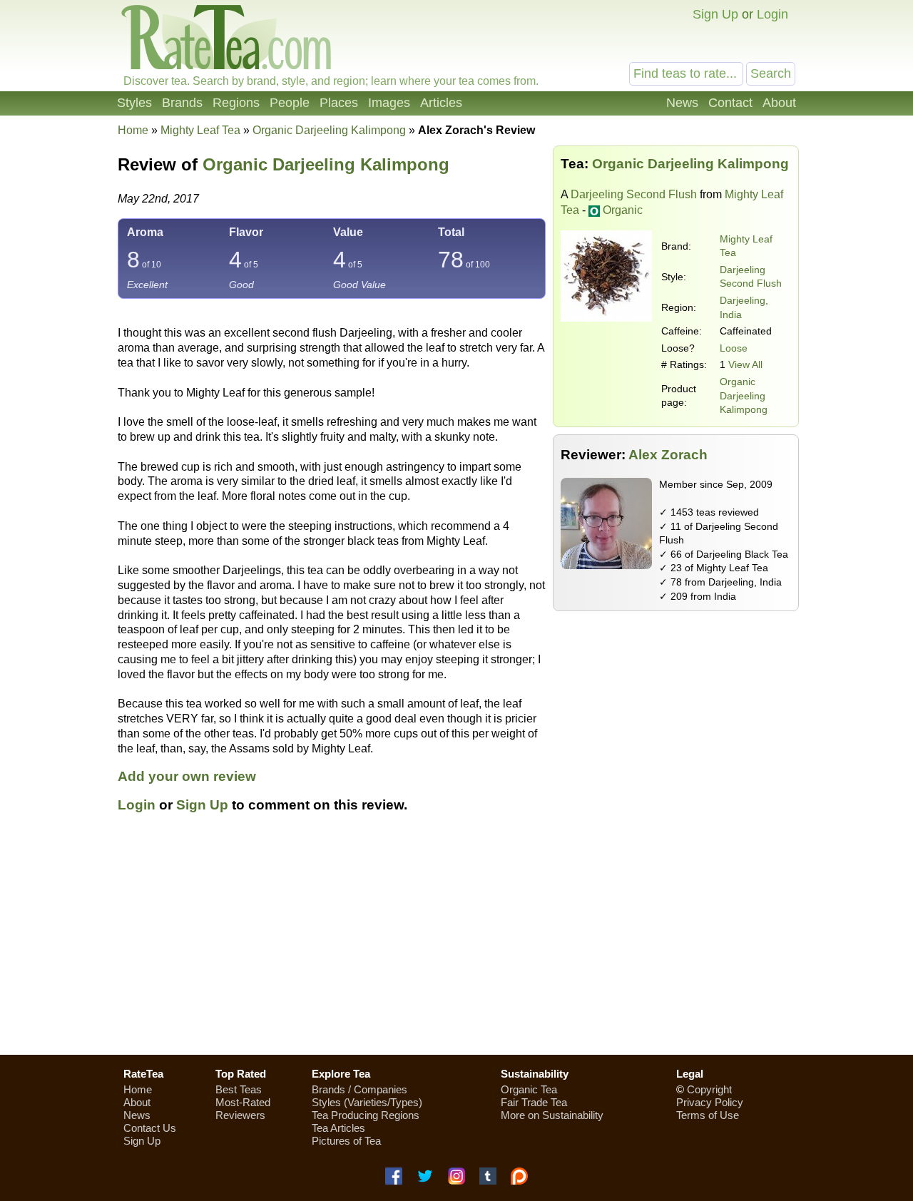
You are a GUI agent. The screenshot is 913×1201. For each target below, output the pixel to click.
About (779, 103)
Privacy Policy (709, 1102)
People (290, 103)
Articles (441, 103)
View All (745, 364)
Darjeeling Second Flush (634, 194)
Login (772, 14)
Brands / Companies (359, 1089)
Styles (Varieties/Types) (367, 1102)
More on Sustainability (552, 1115)
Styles (134, 103)
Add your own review (187, 776)
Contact (730, 103)
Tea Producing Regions (365, 1115)
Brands (182, 103)
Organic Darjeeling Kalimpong (743, 395)
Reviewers (240, 1115)
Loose (734, 348)
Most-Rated (242, 1102)
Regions (236, 103)
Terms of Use (707, 1115)
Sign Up (715, 14)
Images (389, 103)
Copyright (709, 1089)
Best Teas (238, 1089)
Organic (623, 210)
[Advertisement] (676, 718)
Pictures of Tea (346, 1141)
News (682, 103)
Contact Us (149, 1128)
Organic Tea (529, 1089)
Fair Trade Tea (534, 1102)
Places (339, 103)
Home (133, 130)
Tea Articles (338, 1128)
